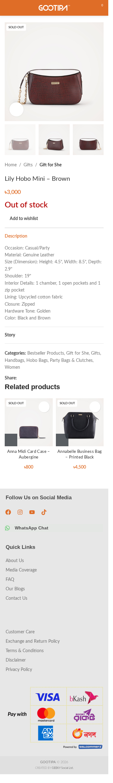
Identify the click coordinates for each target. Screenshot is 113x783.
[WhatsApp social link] (28, 378)
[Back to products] (92, 165)
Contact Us (16, 598)
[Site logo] (54, 8)
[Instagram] (20, 512)
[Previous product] (85, 165)
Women (12, 367)
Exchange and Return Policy (33, 641)
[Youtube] (32, 512)
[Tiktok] (44, 512)
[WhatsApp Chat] (7, 528)
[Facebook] (8, 512)
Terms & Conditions (25, 651)
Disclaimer (16, 660)
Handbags (14, 360)
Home (11, 165)
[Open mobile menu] (7, 8)
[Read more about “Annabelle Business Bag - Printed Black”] (62, 440)
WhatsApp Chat (31, 527)
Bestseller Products (45, 353)
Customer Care (20, 632)
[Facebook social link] (20, 378)
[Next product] (100, 165)
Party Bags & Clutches (71, 360)
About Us (15, 561)
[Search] (88, 8)
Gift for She (51, 165)
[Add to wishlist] (44, 406)
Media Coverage (21, 570)
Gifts (28, 165)
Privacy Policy (19, 670)
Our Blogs (15, 589)
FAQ (10, 579)
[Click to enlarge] (16, 109)
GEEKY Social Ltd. (62, 768)
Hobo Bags (37, 360)
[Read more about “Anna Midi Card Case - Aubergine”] (11, 440)
